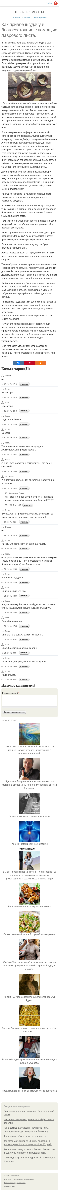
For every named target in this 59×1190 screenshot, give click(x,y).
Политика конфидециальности (14, 1183)
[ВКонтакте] (18, 363)
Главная (15, 17)
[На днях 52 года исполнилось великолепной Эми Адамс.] (29, 993)
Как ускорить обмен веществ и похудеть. (25, 1136)
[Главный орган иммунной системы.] (29, 840)
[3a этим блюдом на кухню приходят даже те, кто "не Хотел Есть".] (29, 1024)
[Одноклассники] (40, 363)
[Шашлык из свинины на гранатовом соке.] (29, 903)
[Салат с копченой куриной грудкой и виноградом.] (29, 930)
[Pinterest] (29, 363)
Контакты (7, 1179)
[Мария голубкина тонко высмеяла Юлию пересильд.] (29, 1087)
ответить (24, 384)
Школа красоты (29, 11)
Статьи (26, 17)
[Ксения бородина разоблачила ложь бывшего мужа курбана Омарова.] (29, 1056)
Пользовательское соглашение (23, 1179)
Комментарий (10, 693)
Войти (49, 3)
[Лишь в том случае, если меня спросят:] (29, 812)
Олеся (8, 375)
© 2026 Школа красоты (12, 1176)
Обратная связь (9, 1187)
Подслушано (40, 17)
